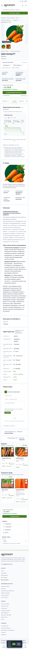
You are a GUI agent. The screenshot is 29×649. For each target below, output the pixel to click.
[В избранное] (12, 449)
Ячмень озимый (5, 595)
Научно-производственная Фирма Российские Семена (20, 493)
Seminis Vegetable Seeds (20, 460)
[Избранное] (22, 5)
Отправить (7, 412)
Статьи (25, 647)
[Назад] (16, 445)
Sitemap (24, 642)
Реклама (3, 632)
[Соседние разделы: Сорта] (19, 18)
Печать (6, 532)
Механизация (4, 575)
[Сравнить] (12, 451)
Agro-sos (17, 145)
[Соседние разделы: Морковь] (19, 20)
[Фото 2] (8, 46)
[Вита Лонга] (7, 483)
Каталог (10, 476)
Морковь (16, 20)
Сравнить (24, 95)
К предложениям (14, 516)
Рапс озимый (4, 597)
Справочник (4, 608)
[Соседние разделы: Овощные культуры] (11, 20)
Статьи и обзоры (5, 603)
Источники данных (5, 628)
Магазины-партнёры (6, 614)
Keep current (18, 644)
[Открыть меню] (2, 5)
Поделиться (8, 529)
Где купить (5, 101)
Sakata (15, 377)
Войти (12, 410)
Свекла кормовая (5, 593)
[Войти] (26, 5)
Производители (5, 612)
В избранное (7, 95)
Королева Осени (20, 490)
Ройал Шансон (20, 458)
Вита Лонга (5, 490)
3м (8, 117)
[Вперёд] (19, 445)
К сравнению (8, 526)
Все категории (4, 579)
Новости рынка (4, 606)
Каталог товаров (15, 13)
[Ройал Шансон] (21, 452)
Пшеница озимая (5, 586)
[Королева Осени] (21, 483)
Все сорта (24, 445)
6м (11, 117)
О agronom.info (4, 625)
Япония (15, 379)
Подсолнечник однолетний (7, 590)
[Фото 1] (3, 46)
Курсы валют (4, 617)
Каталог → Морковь (18, 374)
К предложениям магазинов (13, 92)
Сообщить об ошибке (9, 425)
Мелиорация (4, 577)
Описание (21, 101)
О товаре (14, 101)
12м (15, 117)
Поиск (2, 619)
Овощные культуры (6, 20)
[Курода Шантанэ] (7, 452)
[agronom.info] (9, 5)
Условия (3, 642)
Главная (3, 17)
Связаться (3, 634)
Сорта (17, 17)
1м (5, 117)
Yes (14, 644)
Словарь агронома (5, 610)
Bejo (3, 491)
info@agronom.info (7, 564)
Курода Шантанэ (6, 458)
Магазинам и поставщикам (7, 630)
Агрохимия (3, 573)
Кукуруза (3, 588)
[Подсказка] (8, 336)
